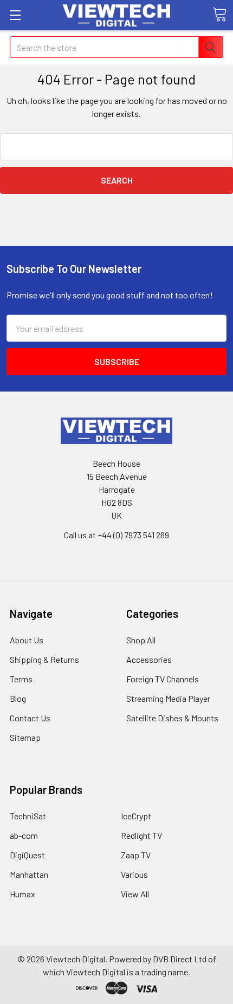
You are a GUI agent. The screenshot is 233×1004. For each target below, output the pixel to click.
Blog (18, 698)
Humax (22, 894)
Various (134, 874)
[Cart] (219, 15)
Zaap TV (136, 855)
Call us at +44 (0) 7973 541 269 (116, 535)
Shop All (141, 640)
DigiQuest (27, 855)
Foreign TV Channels (162, 679)
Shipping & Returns (44, 659)
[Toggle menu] (15, 15)
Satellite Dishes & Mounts (172, 718)
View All (135, 894)
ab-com (24, 835)
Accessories (149, 659)
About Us (26, 640)
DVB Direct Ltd (179, 959)
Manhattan (29, 874)
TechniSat (28, 816)
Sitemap (25, 737)
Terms (21, 679)
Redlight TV (141, 835)
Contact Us (30, 718)
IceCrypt (136, 816)
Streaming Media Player (168, 698)
